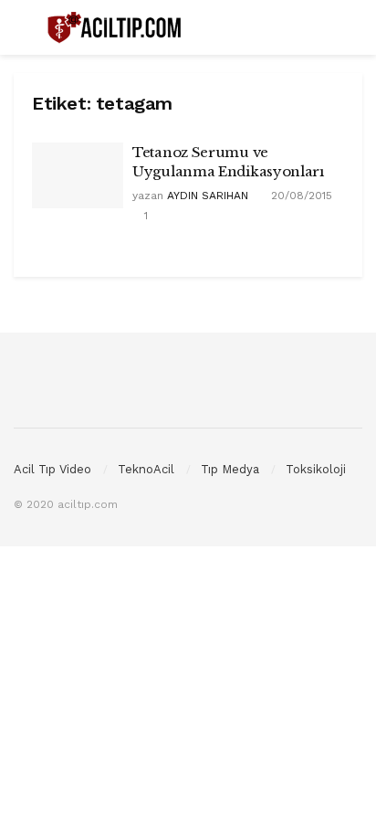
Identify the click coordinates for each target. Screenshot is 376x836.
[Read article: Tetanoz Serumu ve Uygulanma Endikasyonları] (77, 175)
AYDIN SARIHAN (207, 195)
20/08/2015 (299, 195)
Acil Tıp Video (52, 469)
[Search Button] (354, 27)
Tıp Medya (230, 469)
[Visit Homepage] (115, 28)
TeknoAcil (146, 469)
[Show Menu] (21, 27)
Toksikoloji (316, 469)
